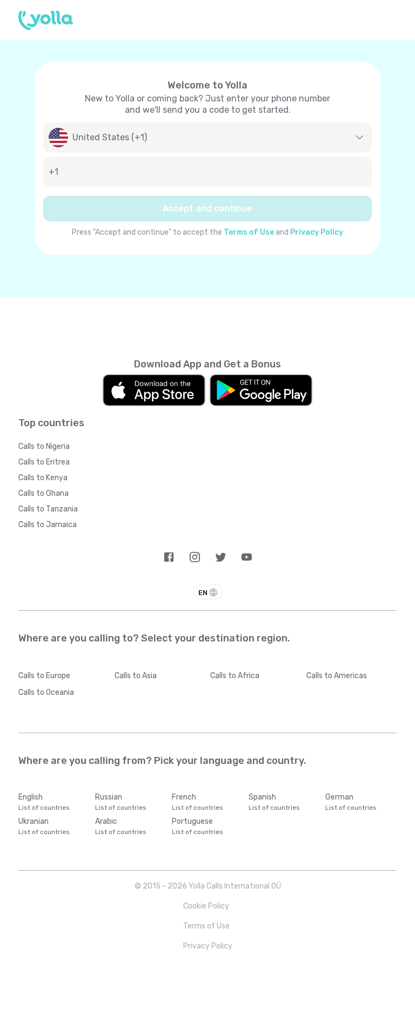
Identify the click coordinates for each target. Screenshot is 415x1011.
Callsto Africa (234, 675)
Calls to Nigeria (44, 446)
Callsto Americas (336, 675)
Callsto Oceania (46, 692)
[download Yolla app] (154, 390)
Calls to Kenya (43, 477)
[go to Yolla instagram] (195, 557)
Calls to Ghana (43, 493)
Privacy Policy (316, 232)
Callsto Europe (44, 675)
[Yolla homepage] (45, 20)
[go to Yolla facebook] (169, 557)
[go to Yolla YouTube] (246, 557)
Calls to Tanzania (48, 509)
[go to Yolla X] (221, 557)
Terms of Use (249, 232)
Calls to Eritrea (44, 462)
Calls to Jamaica (47, 524)
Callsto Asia (136, 675)
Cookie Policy (206, 906)
